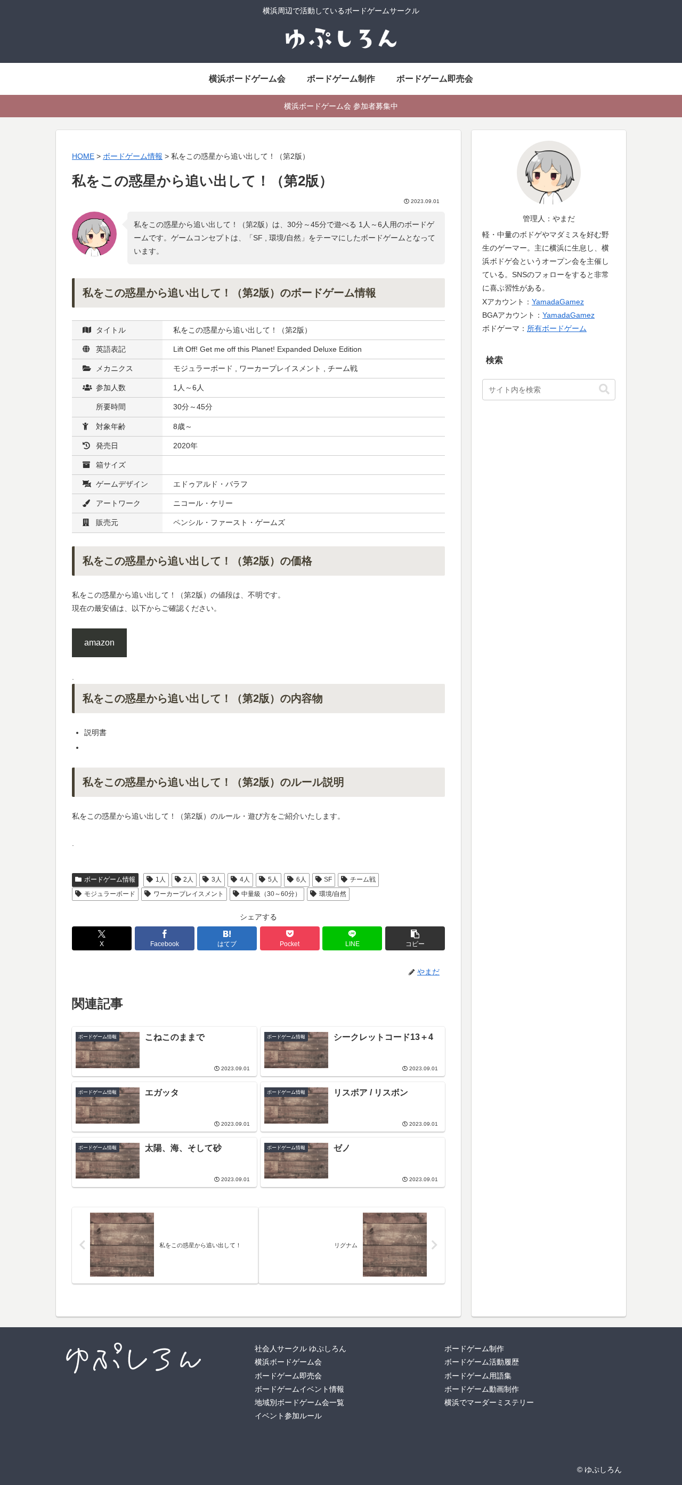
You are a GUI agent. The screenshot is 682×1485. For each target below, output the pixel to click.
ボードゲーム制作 (474, 1348)
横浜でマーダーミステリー (489, 1402)
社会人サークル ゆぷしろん (300, 1348)
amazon (99, 642)
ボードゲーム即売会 (288, 1375)
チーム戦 (363, 879)
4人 (245, 879)
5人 (273, 879)
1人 (161, 879)
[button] (415, 938)
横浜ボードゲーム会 (288, 1362)
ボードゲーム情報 (109, 879)
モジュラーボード (109, 894)
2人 (188, 879)
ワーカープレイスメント (188, 894)
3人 (217, 879)
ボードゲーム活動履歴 (481, 1362)
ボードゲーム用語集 (478, 1375)
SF (328, 879)
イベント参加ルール (288, 1415)
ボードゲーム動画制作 (481, 1389)
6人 (301, 879)
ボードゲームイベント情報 (299, 1389)
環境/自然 (332, 894)
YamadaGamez (558, 301)
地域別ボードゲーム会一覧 (299, 1402)
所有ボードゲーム (557, 328)
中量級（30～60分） (271, 894)
